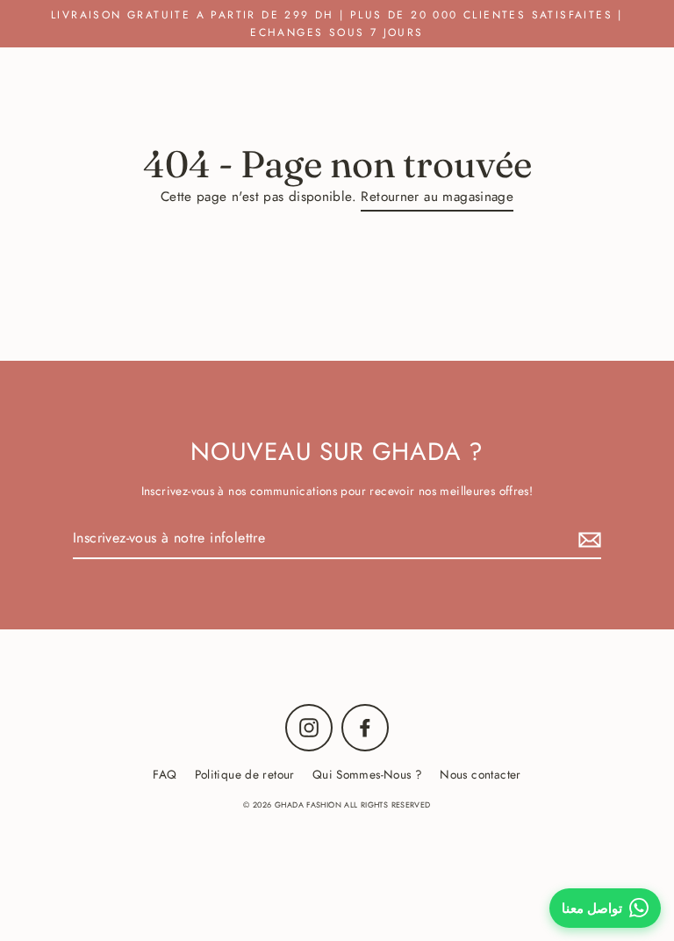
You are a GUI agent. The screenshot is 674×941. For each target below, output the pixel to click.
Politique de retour (245, 774)
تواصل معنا (592, 908)
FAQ (164, 774)
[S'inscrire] (587, 538)
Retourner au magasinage (437, 196)
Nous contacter (480, 774)
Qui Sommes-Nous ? (367, 774)
